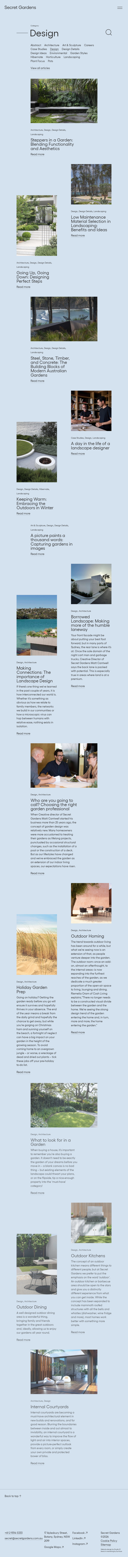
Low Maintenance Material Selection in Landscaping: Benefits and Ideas (91, 223)
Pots (50, 61)
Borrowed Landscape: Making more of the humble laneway (90, 623)
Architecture (51, 45)
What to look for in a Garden (51, 1141)
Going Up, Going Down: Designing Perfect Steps (33, 276)
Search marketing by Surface (111, 1551)
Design (54, 49)
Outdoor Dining (32, 1305)
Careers (89, 45)
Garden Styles (79, 53)
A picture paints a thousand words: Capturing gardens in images (52, 542)
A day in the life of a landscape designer (90, 445)
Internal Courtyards (50, 1405)
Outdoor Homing (87, 936)
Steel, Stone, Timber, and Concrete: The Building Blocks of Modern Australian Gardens (50, 366)
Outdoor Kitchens (88, 1254)
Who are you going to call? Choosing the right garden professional (54, 804)
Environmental (58, 53)
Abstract (36, 45)
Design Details (70, 49)
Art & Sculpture (71, 45)
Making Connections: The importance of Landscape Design (35, 674)
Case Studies (39, 49)
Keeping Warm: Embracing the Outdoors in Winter (35, 503)
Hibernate (37, 56)
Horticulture (53, 56)
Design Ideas (39, 53)
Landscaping (72, 56)
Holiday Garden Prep (32, 989)
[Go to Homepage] (5, 8)
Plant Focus (38, 61)
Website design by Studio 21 (111, 1549)
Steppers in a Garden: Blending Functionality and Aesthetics (52, 144)
